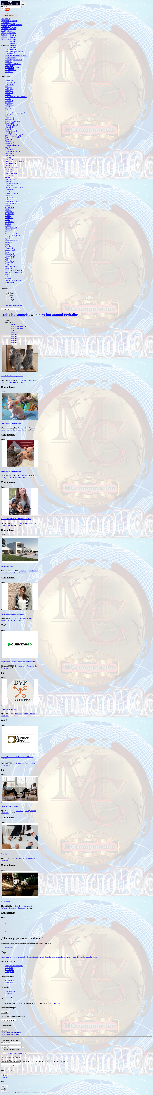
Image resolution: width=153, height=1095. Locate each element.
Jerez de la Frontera (12, 145)
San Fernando (11, 266)
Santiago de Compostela (14, 272)
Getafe (8, 177)
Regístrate (13, 27)
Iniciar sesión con (11, 1032)
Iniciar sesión (14, 25)
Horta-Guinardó (11, 173)
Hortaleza (9, 181)
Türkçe (12, 49)
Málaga (9, 91)
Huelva (8, 195)
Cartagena (9, 143)
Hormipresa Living (7, 566)
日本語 (13, 60)
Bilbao (8, 99)
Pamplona (9, 153)
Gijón (8, 109)
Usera (8, 210)
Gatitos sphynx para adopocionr (11, 471)
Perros (3, 525)
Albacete (9, 171)
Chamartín (9, 214)
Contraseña (5, 1045)
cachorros (9, 957)
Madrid (9, 81)
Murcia (9, 93)
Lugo (8, 264)
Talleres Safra (5, 901)
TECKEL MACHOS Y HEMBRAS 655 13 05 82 (16, 519)
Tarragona (9, 212)
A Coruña (9, 119)
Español (13, 39)
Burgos (8, 169)
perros (15, 957)
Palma (8, 95)
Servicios (22, 571)
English (13, 35)
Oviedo (8, 133)
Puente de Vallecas (12, 121)
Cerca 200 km (15, 336)
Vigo (7, 107)
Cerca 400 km (15, 340)
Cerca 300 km (15, 338)
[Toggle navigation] (22, 4)
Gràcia (8, 232)
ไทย (11, 63)
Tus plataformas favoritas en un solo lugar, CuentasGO (18, 661)
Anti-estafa (9, 968)
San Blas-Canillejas (12, 183)
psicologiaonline (58, 957)
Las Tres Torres (19, 382)
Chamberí (9, 208)
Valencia (9, 85)
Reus (7, 252)
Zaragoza (9, 89)
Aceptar (50, 1093)
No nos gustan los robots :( (10, 1057)
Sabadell (9, 147)
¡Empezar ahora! (7, 947)
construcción (34, 957)
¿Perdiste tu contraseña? (9, 1053)
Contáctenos (9, 981)
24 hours (11, 293)
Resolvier (4, 854)
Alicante (9, 101)
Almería (8, 157)
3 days (10, 295)
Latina (8, 115)
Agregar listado (10, 33)
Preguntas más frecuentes (14, 966)
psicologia (43, 957)
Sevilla (8, 87)
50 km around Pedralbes (60, 315)
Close (3, 1090)
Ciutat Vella (10, 256)
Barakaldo (9, 262)
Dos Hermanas (11, 228)
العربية (12, 41)
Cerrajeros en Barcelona (9, 709)
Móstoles (9, 149)
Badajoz (9, 200)
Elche (8, 129)
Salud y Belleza (30, 811)
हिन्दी (12, 53)
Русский (13, 51)
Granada (9, 127)
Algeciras (9, 242)
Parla (7, 244)
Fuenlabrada (10, 155)
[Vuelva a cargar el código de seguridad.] (2, 1059)
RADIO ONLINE (9, 16)
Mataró (8, 230)
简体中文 (13, 57)
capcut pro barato (70, 957)
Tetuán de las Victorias (14, 187)
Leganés (9, 159)
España (4, 1077)
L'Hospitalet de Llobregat (15, 113)
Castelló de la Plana (13, 167)
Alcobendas (10, 250)
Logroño (9, 189)
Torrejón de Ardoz (12, 236)
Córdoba (9, 103)
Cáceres (8, 274)
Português (13, 43)
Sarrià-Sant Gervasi (12, 202)
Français (13, 37)
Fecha (12, 330)
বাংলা (11, 55)
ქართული (14, 67)
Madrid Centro (11, 193)
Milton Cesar (56, 1003)
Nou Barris (10, 179)
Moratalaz (9, 254)
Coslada (8, 278)
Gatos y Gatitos (6, 382)
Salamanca (9, 185)
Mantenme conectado (11, 1049)
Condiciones (9, 970)
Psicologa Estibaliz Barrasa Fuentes (12, 614)
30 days (11, 300)
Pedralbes (9, 282)
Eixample (9, 111)
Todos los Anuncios (13, 305)
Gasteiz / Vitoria (11, 125)
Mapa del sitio (10, 983)
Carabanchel (10, 117)
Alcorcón (9, 175)
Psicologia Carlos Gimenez (9, 806)
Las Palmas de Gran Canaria (16, 97)
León (7, 220)
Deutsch (13, 45)
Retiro (8, 226)
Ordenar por (14, 324)
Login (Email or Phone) (9, 1040)
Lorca (8, 276)
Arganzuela (10, 198)
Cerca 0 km (14, 332)
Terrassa (9, 141)
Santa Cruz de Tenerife (14, 135)
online (49, 957)
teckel (3, 957)
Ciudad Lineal (11, 131)
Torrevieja (9, 258)
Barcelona (10, 83)
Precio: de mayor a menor (19, 328)
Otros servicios (32, 666)
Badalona (9, 139)
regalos (20, 957)
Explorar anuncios (11, 21)
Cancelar (15, 1066)
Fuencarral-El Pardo (13, 137)
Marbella (9, 218)
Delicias (8, 246)
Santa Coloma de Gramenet (15, 234)
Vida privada (9, 972)
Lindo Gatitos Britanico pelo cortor (12, 376)
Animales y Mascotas (28, 380)
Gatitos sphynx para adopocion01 (11, 423)
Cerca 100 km (15, 334)
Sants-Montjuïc (11, 163)
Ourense (9, 248)
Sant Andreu (10, 204)
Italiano (13, 47)
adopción (26, 957)
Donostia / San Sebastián (14, 161)
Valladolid (9, 105)
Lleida (8, 216)
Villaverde (9, 222)
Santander (9, 165)
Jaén (7, 238)
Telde (8, 260)
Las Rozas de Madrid (13, 270)
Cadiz (8, 224)
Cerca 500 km (15, 342)
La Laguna (9, 191)
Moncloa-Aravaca (12, 240)
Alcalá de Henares (12, 151)
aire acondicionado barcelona (86, 957)
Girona (8, 268)
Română (13, 65)
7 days (10, 297)
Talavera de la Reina (13, 280)
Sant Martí (9, 123)
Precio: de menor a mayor (19, 326)
